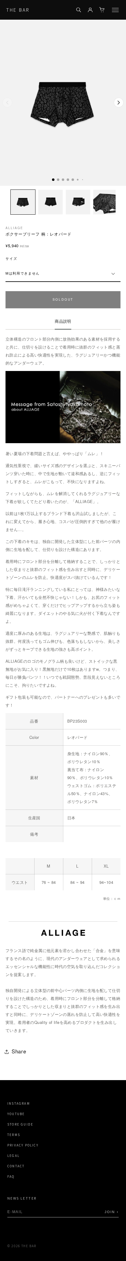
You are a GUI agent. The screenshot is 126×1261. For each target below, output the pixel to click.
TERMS (13, 1135)
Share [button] (19, 1051)
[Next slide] (119, 102)
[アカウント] (90, 10)
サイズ (11, 258)
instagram (18, 1104)
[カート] (102, 10)
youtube (16, 1114)
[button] (53, 179)
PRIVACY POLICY (23, 1145)
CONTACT (15, 1166)
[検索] (78, 10)
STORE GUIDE (20, 1124)
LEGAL (13, 1156)
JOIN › (112, 1212)
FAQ (11, 1177)
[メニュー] (115, 10)
